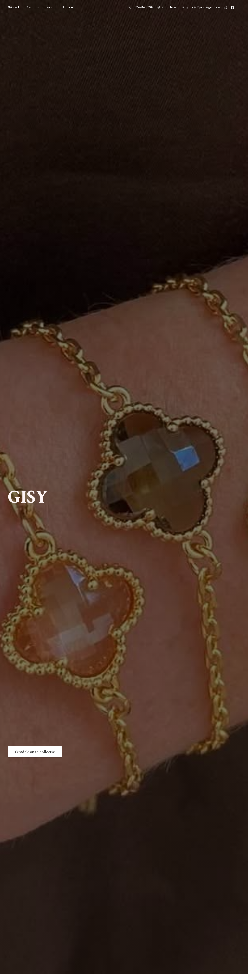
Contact (69, 7)
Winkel (13, 7)
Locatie (50, 7)
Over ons (32, 7)
